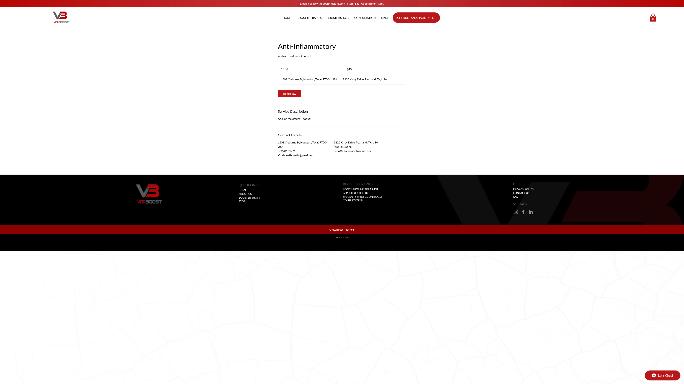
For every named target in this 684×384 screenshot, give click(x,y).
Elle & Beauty (345, 237)
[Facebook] (523, 212)
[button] (653, 18)
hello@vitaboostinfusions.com (326, 3)
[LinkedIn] (531, 212)
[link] (289, 93)
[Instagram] (516, 212)
